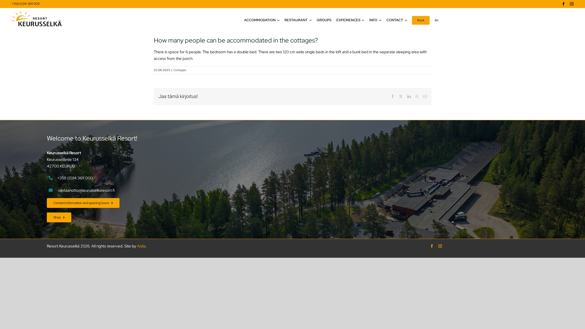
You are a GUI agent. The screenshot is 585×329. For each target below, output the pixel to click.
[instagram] (572, 4)
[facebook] (563, 4)
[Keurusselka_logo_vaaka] (36, 12)
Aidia (141, 246)
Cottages (179, 70)
